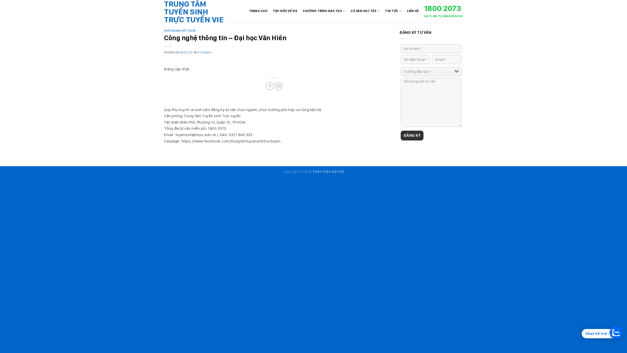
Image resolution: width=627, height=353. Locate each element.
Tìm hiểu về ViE (285, 11)
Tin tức (391, 11)
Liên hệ (413, 11)
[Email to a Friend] (279, 86)
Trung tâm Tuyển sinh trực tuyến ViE (194, 12)
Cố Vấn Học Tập (363, 11)
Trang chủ (258, 11)
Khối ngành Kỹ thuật (180, 30)
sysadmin (204, 52)
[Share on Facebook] (270, 86)
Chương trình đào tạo (322, 11)
